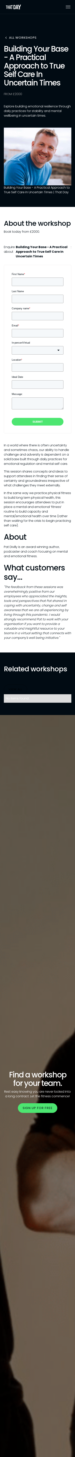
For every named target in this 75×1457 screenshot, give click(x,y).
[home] (13, 7)
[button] (67, 7)
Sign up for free (37, 1108)
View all (15, 689)
